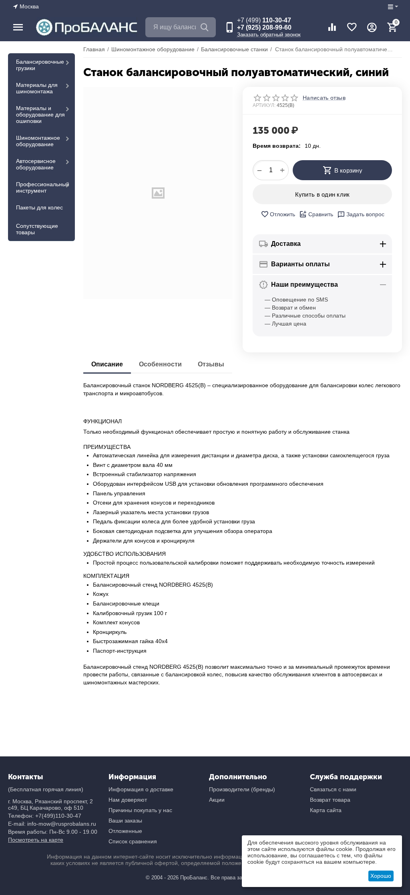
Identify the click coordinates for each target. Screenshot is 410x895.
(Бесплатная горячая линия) (45, 789)
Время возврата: (277, 146)
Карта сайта (326, 810)
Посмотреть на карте (35, 840)
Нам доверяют (128, 799)
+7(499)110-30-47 (58, 816)
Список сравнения (133, 841)
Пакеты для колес (39, 207)
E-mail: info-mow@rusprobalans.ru (52, 824)
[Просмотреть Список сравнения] (332, 27)
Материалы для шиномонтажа (37, 88)
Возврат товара (330, 799)
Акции (217, 799)
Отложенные (125, 831)
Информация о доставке (141, 789)
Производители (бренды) (242, 789)
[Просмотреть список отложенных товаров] (352, 27)
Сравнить (320, 214)
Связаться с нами (333, 789)
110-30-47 (264, 20)
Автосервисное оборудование (36, 164)
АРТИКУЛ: (264, 105)
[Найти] (206, 27)
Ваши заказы (125, 820)
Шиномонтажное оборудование (38, 141)
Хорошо (380, 876)
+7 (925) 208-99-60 (264, 27)
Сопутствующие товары (37, 229)
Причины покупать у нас (140, 810)
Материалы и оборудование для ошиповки (40, 114)
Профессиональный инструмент (42, 187)
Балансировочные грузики (40, 64)
